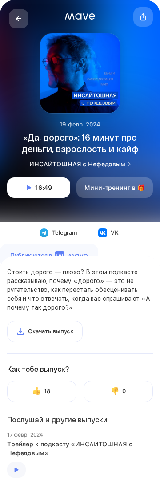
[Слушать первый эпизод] (16, 470)
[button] (80, 16)
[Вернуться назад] (18, 18)
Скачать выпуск (50, 331)
